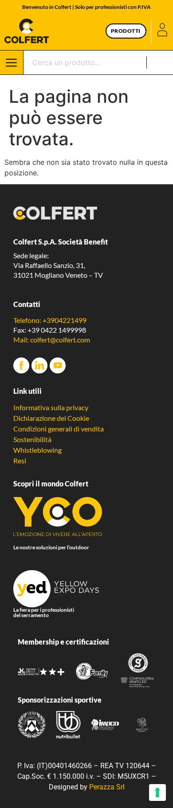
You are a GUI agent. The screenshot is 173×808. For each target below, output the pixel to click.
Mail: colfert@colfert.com (51, 339)
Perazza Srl (107, 787)
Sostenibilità (32, 439)
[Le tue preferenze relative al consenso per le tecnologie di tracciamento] (157, 792)
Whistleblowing (37, 450)
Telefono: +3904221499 (49, 320)
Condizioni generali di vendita (58, 428)
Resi (19, 460)
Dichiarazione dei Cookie (51, 418)
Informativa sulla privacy (50, 407)
